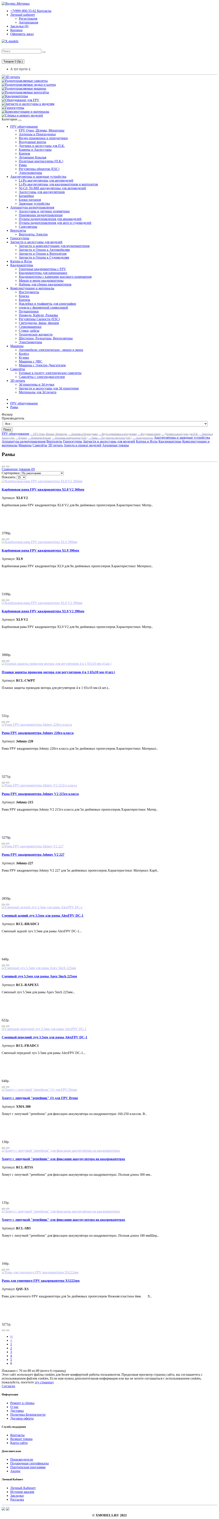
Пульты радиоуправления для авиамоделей (50, 219)
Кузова (24, 357)
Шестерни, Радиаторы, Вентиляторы (46, 338)
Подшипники (29, 311)
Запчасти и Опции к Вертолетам (43, 253)
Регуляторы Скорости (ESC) (39, 319)
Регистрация (28, 18)
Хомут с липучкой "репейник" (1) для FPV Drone (40, 1098)
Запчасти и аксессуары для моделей (36, 242)
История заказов (22, 1492)
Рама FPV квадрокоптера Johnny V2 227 (33, 854)
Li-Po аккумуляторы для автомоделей (46, 180)
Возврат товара (21, 1439)
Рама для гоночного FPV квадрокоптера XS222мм (41, 1280)
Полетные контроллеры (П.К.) (41, 161)
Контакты (30, 11)
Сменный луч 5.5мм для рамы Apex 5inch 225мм (39, 976)
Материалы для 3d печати (37, 392)
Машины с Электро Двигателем (42, 365)
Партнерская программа (28, 1467)
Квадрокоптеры (21, 265)
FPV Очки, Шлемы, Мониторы (41, 130)
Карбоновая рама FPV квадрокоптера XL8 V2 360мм (43, 489)
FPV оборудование (24, 126)
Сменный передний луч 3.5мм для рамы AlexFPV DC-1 (44, 1037)
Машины (17, 346)
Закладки (17, 1495)
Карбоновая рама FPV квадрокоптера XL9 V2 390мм (43, 611)
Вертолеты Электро (33, 234)
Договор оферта (22, 1418)
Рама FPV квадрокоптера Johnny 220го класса (38, 733)
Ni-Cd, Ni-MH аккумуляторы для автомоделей (52, 188)
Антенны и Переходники (37, 134)
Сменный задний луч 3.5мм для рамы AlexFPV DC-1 (42, 915)
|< (11, 1336)
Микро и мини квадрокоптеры (41, 280)
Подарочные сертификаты (29, 1463)
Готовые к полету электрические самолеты (50, 373)
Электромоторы (30, 173)
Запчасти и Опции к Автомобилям (44, 250)
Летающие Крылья (32, 157)
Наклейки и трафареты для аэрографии (47, 303)
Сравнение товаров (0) (18, 469)
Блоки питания (30, 199)
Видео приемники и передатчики (43, 138)
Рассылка (17, 1499)
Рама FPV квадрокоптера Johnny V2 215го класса (40, 794)
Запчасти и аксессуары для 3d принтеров (49, 388)
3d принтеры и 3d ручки (36, 384)
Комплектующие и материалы (32, 288)
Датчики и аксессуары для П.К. (42, 146)
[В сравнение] (7, 539)
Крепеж (24, 153)
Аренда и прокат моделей (82, 445)
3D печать (17, 380)
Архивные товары (115, 445)
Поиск (7, 429)
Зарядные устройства (34, 203)
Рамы (23, 165)
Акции (15, 1471)
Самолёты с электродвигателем (42, 377)
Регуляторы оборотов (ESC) (39, 169)
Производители (21, 1459)
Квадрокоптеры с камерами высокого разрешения (55, 276)
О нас (14, 1407)
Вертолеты (18, 230)
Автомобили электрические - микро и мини (51, 350)
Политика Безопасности (28, 1414)
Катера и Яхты (21, 261)
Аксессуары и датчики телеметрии (44, 211)
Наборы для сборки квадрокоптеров (45, 284)
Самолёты (17, 369)
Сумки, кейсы (29, 330)
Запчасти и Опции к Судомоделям (44, 257)
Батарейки (26, 196)
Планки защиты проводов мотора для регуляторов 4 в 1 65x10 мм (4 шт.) (58, 672)
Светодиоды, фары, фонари (39, 323)
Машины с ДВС (30, 361)
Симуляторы (28, 226)
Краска (24, 296)
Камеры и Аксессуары (35, 149)
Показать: (9, 477)
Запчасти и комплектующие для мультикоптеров (54, 246)
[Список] (3, 466)
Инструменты (29, 292)
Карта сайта (19, 1443)
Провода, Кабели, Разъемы (38, 315)
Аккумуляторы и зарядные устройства (38, 176)
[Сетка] (7, 466)
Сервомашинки (30, 327)
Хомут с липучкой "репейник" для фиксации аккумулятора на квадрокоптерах (63, 1159)
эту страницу (44, 1382)
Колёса (24, 353)
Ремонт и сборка (22, 1403)
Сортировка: (11, 473)
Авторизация (28, 22)
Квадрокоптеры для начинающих (43, 273)
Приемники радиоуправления (40, 215)
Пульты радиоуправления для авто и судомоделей (55, 223)
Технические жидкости (36, 334)
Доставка (17, 1410)
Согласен (8, 1386)
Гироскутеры (19, 238)
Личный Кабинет (23, 1488)
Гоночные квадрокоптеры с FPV (42, 269)
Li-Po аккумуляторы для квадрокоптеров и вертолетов (58, 184)
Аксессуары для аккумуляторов (42, 192)
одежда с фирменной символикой (43, 307)
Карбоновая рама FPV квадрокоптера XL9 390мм (40, 550)
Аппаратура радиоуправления (32, 207)
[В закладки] (3, 539)
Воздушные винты (32, 142)
